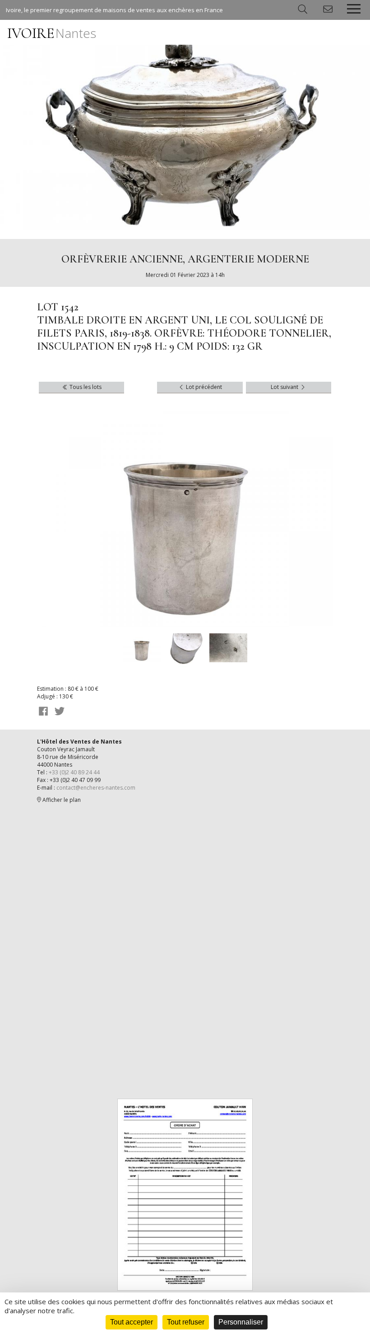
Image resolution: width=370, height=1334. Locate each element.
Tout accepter (131, 1322)
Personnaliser (240, 1322)
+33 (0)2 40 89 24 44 (74, 772)
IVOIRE (51, 33)
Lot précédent (203, 387)
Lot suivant (285, 387)
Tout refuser (185, 1322)
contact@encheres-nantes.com (95, 787)
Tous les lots (85, 387)
